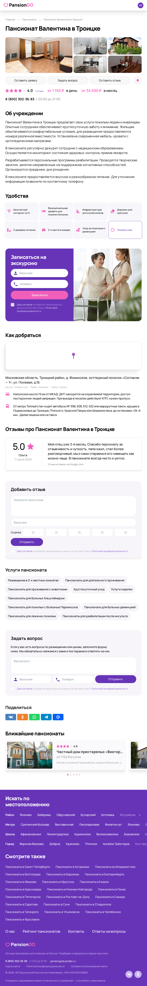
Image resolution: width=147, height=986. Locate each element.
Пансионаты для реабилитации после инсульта (95, 616)
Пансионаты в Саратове (21, 904)
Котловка (107, 815)
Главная (10, 19)
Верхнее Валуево (32, 844)
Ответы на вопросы (109, 931)
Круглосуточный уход (89, 589)
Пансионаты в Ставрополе (93, 904)
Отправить (27, 542)
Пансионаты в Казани (94, 882)
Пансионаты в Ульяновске (62, 912)
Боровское (131, 834)
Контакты (76, 931)
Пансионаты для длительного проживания (94, 580)
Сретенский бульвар (35, 824)
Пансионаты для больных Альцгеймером (36, 598)
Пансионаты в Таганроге (22, 912)
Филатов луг (113, 824)
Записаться (39, 295)
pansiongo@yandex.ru (63, 961)
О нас (10, 931)
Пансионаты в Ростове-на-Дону (67, 897)
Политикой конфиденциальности (37, 309)
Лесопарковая (89, 824)
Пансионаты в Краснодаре (23, 889)
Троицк (63, 387)
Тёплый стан (21, 387)
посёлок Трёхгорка (116, 844)
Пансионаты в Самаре (110, 897)
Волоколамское (107, 834)
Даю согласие (24, 304)
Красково (72, 844)
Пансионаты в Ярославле (22, 919)
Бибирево (44, 815)
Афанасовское (31, 834)
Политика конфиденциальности (45, 966)
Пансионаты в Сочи (57, 904)
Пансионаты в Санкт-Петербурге (27, 867)
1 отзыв (39, 91)
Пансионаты (29, 19)
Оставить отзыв (110, 80)
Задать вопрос (68, 80)
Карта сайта (12, 966)
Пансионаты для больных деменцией (110, 607)
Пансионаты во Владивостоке (115, 867)
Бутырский (88, 815)
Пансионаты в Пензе (112, 889)
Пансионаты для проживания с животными (37, 589)
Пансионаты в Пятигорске (23, 897)
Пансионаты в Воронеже (62, 874)
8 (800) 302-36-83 (19, 99)
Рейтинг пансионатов (41, 931)
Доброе (54, 844)
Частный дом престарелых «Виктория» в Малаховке (90, 751)
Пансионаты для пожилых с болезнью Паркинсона (43, 607)
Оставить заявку (25, 80)
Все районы (128, 815)
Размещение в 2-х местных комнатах (33, 580)
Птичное (91, 844)
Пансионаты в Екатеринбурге (104, 874)
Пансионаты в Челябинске (103, 912)
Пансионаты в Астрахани (72, 867)
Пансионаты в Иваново (20, 882)
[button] (67, 774)
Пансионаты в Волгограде (23, 874)
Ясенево (43, 387)
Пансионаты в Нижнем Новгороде (69, 889)
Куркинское (82, 834)
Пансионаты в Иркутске (58, 882)
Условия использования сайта (89, 966)
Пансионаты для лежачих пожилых (32, 616)
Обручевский (66, 815)
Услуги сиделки (121, 589)
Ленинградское (58, 834)
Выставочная (64, 824)
